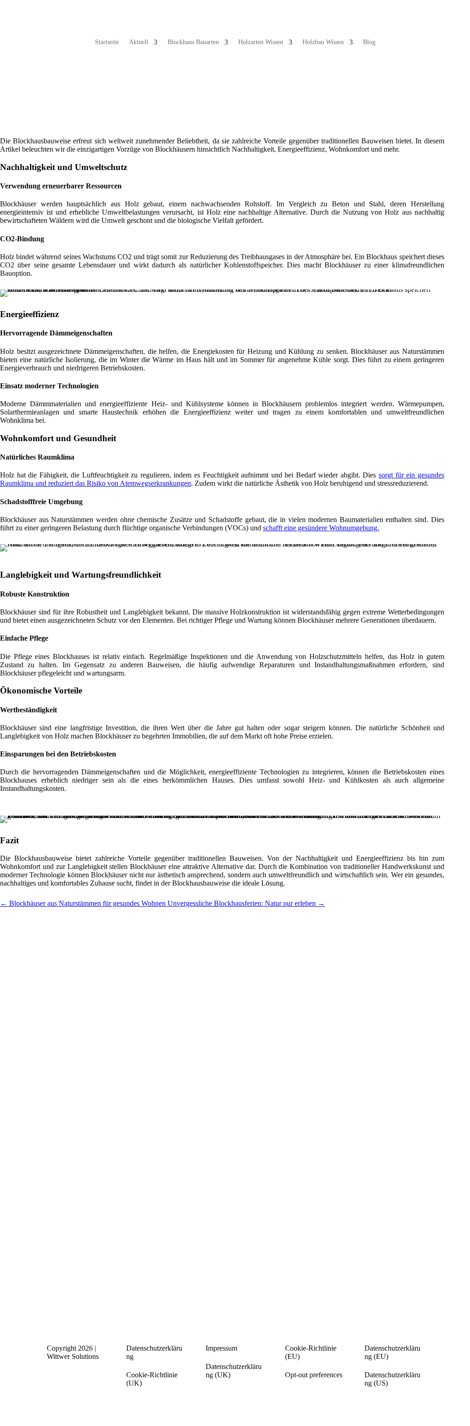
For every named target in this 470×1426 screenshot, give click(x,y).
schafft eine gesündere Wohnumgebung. (321, 528)
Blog (369, 42)
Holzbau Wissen (323, 42)
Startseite (107, 42)
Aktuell (138, 42)
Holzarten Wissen (260, 42)
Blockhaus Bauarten (193, 42)
